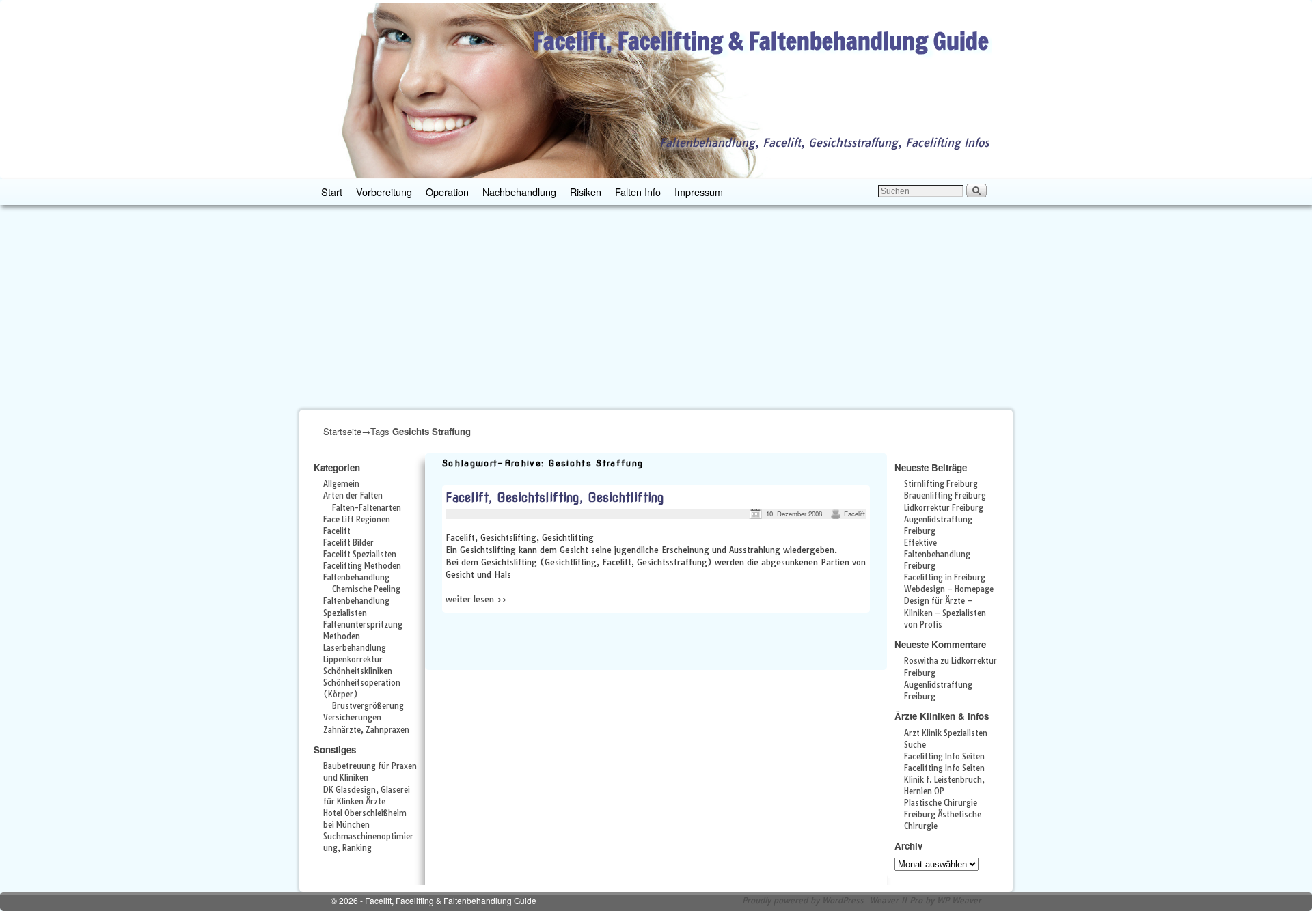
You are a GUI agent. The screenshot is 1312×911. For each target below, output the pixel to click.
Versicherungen (352, 718)
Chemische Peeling (366, 589)
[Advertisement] (656, 307)
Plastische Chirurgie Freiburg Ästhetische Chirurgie (942, 814)
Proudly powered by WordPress (803, 900)
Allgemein (341, 484)
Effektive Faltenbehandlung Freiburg (937, 554)
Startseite (342, 431)
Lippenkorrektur (353, 659)
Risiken (585, 191)
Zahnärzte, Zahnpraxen (366, 730)
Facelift (337, 531)
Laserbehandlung (354, 648)
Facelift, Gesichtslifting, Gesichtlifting (555, 497)
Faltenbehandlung (356, 578)
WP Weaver (959, 900)
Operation (447, 191)
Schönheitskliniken (357, 671)
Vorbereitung (384, 191)
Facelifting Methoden (362, 566)
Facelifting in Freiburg (944, 578)
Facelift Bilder (348, 543)
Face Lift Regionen (356, 519)
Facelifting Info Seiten (944, 756)
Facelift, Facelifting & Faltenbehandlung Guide (761, 40)
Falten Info (638, 191)
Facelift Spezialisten (359, 554)
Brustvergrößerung (368, 706)
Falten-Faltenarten (366, 508)
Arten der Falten (353, 496)
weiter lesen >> (476, 599)
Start (331, 191)
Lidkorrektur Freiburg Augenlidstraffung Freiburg (943, 519)
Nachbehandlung (519, 191)
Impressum (698, 191)
